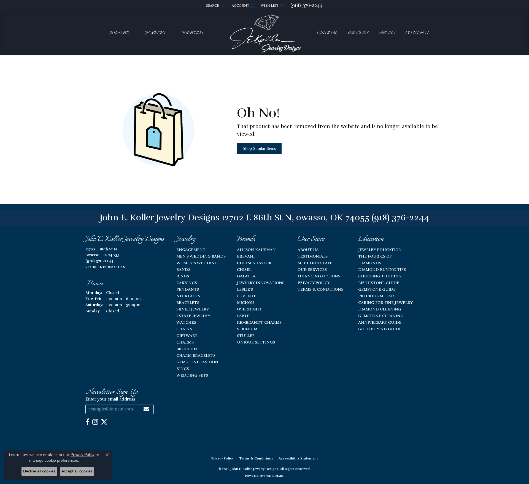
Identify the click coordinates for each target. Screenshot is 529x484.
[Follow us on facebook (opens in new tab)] (87, 422)
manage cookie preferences (53, 460)
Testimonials (313, 256)
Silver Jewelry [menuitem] (192, 309)
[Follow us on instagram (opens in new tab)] (95, 422)
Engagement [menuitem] (191, 249)
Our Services (312, 269)
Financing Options (319, 276)
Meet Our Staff (315, 262)
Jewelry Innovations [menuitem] (260, 282)
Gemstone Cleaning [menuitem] (380, 315)
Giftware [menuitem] (187, 335)
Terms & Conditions (320, 289)
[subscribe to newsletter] (146, 409)
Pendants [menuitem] (187, 289)
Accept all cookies (77, 471)
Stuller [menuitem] (246, 335)
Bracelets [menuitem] (187, 302)
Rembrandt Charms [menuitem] (259, 322)
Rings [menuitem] (182, 276)
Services (357, 33)
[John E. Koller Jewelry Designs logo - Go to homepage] (264, 33)
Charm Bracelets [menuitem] (195, 355)
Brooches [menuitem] (187, 348)
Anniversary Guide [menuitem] (379, 322)
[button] (215, 5)
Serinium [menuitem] (247, 328)
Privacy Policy (314, 282)
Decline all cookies (39, 471)
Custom (326, 33)
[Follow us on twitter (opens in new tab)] (104, 422)
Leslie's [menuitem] (245, 289)
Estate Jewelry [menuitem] (193, 315)
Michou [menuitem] (245, 302)
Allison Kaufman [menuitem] (256, 249)
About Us (308, 249)
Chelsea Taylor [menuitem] (254, 262)
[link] (306, 5)
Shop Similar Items (259, 148)
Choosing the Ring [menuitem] (379, 276)
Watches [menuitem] (186, 322)
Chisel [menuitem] (244, 269)
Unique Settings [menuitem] (256, 342)
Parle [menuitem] (243, 315)
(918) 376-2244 (400, 217)
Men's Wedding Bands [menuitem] (201, 256)
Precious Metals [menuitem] (376, 295)
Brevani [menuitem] (246, 256)
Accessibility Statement (298, 458)
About (386, 33)
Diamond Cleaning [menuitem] (379, 309)
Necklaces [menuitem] (188, 295)
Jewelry (155, 33)
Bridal (119, 33)
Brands (192, 33)
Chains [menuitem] (184, 328)
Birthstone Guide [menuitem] (378, 282)
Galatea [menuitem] (246, 276)
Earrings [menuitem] (186, 282)
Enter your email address (110, 399)
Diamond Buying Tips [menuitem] (382, 269)
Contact (416, 33)
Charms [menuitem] (185, 342)
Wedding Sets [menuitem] (192, 375)
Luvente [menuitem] (246, 295)
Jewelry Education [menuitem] (380, 249)
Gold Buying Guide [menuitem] (379, 328)
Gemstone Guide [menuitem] (377, 289)
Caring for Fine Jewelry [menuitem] (385, 302)
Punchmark (275, 476)
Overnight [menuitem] (249, 309)
